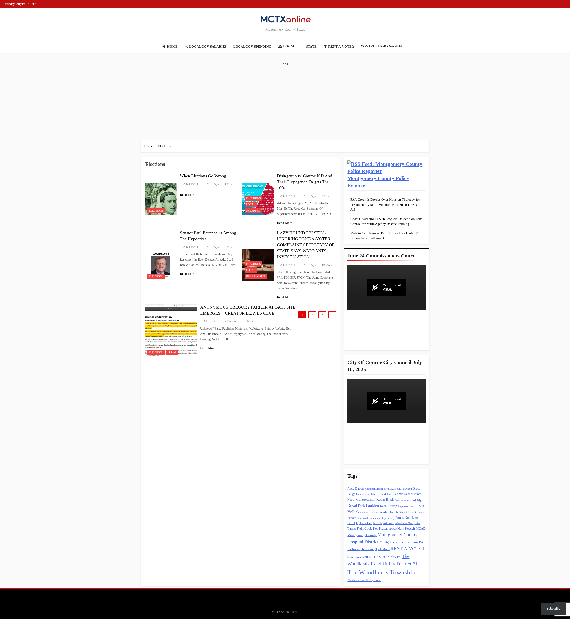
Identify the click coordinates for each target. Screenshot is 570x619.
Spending (253, 210)
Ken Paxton (380, 528)
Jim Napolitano (383, 523)
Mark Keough (406, 528)
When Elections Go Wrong (203, 176)
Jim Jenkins (365, 523)
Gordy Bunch (388, 512)
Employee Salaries (407, 506)
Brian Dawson (404, 488)
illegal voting (387, 518)
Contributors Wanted (382, 46)
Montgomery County (362, 535)
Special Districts (355, 557)
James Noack (404, 518)
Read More (187, 194)
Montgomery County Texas (398, 542)
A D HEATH (191, 184)
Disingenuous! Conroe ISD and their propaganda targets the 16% (304, 182)
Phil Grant (367, 549)
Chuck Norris (387, 494)
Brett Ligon (390, 488)
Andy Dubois (355, 488)
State (311, 46)
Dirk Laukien (368, 506)
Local (250, 204)
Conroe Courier (403, 500)
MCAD (421, 528)
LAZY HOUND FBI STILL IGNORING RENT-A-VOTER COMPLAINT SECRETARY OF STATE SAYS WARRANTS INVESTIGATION (305, 245)
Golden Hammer (369, 512)
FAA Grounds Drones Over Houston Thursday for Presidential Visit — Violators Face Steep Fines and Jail (385, 204)
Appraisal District (374, 489)
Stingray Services (390, 556)
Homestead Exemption (368, 518)
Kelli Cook (364, 528)
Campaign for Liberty (367, 494)
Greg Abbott (406, 512)
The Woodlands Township (381, 572)
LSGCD (393, 529)
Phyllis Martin (382, 549)
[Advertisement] (285, 98)
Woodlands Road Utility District (364, 580)
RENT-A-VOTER (256, 276)
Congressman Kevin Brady (375, 499)
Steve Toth (371, 556)
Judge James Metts (404, 523)
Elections (156, 210)
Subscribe (553, 608)
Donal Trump (388, 506)
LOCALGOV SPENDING (252, 46)
